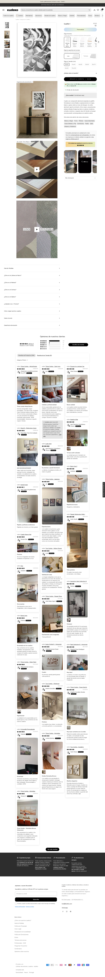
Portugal (31, 972)
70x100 (74, 68)
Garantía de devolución (10, 325)
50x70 (94, 64)
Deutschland (19, 972)
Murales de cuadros (49, 15)
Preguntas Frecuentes (21, 946)
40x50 (80, 64)
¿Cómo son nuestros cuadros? (23, 920)
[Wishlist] (98, 10)
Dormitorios (80, 123)
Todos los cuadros (8, 15)
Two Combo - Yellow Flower (53, 548)
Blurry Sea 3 (73, 466)
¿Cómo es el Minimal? (10, 282)
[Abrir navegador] (3, 10)
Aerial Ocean (24, 485)
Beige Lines (24, 615)
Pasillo (87, 123)
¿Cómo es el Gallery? (10, 297)
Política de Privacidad (21, 926)
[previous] (62, 42)
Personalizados (81, 15)
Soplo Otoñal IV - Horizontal (53, 644)
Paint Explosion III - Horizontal (78, 644)
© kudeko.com (19, 964)
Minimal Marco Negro (75, 45)
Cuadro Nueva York (26, 534)
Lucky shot (48, 444)
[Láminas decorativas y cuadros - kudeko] (11, 10)
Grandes (72, 15)
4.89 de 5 (31, 344)
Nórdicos (97, 15)
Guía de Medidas (8, 268)
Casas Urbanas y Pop (70, 123)
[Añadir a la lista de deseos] (95, 25)
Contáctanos (18, 949)
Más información (69, 178)
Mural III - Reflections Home (28, 428)
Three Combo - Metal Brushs (29, 366)
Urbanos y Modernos (70, 126)
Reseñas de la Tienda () (44, 355)
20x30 (67, 64)
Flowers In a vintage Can (77, 366)
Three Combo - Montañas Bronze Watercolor (51, 734)
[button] (43, 340)
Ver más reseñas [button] (52, 849)
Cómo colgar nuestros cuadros (12, 311)
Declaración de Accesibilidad (23, 932)
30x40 (73, 64)
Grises (81, 121)
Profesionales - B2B (20, 943)
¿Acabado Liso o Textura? (11, 304)
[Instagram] (66, 911)
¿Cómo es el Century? (10, 290)
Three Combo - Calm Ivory (52, 366)
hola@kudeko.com (67, 903)
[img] (27, 344)
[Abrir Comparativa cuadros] (90, 161)
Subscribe (36, 899)
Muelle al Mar (74, 419)
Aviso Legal (18, 929)
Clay (22, 566)
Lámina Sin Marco (67, 44)
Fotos (76, 121)
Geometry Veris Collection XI (78, 581)
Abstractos (38, 15)
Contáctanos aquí (79, 95)
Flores (90, 15)
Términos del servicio (20, 940)
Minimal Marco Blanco (82, 45)
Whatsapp (65, 908)
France (26, 972)
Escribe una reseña (78, 345)
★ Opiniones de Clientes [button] (104, 490)
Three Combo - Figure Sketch (78, 687)
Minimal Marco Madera (89, 45)
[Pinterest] (70, 911)
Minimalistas (29, 15)
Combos (20, 15)
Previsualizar (80, 29)
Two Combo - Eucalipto (77, 747)
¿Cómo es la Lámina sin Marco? (12, 275)
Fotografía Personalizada (28, 729)
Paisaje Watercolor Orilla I (77, 514)
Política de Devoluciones (21, 934)
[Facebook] (62, 911)
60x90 (66, 68)
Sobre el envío (8, 318)
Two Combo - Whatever (52, 684)
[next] (98, 42)
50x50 (87, 64)
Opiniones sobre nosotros (22, 951)
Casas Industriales (89, 121)
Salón (91, 123)
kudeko (17, 19)
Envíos (16, 937)
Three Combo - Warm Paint (28, 662)
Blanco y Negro (62, 15)
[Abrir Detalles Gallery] (76, 161)
